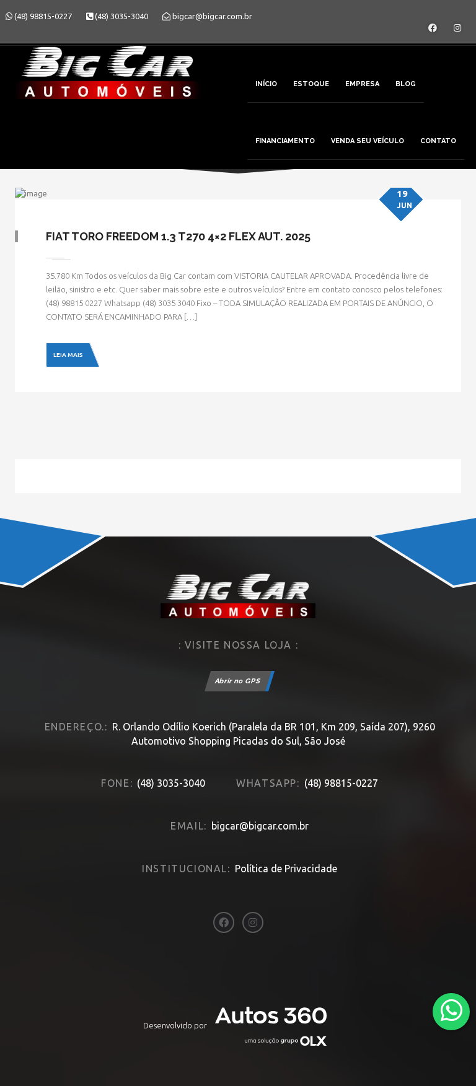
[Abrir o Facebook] (432, 28)
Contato (438, 141)
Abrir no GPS (238, 681)
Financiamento (285, 141)
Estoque (311, 84)
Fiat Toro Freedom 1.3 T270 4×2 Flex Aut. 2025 (178, 236)
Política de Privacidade (286, 868)
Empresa (362, 84)
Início (266, 84)
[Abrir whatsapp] (451, 1011)
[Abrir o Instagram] (457, 28)
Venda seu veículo (367, 141)
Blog (405, 84)
